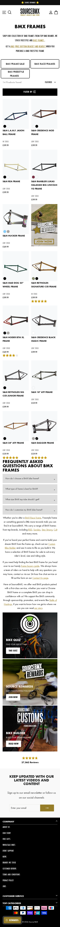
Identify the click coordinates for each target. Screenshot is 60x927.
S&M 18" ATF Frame (42, 392)
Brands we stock (9, 862)
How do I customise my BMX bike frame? (23, 509)
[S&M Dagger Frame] (44, 426)
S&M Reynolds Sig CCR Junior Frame (13, 394)
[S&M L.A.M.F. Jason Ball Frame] (16, 114)
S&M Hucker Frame (14, 235)
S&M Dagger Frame (42, 442)
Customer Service (13, 896)
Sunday (36, 529)
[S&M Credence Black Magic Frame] (44, 321)
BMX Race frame (33, 517)
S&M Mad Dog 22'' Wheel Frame (13, 284)
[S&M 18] (44, 375)
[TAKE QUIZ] (30, 635)
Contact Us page (40, 578)
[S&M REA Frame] (16, 165)
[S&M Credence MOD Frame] (44, 114)
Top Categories (12, 903)
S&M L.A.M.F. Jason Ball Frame (13, 132)
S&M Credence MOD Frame (42, 132)
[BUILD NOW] (30, 729)
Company (8, 821)
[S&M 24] (16, 426)
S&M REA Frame (11, 181)
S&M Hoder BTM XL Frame (13, 339)
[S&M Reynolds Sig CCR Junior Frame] (16, 375)
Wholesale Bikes (9, 844)
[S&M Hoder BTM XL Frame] (16, 321)
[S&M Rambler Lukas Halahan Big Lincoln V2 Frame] (44, 165)
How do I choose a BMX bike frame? (22, 478)
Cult (55, 529)
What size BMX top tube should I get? (22, 499)
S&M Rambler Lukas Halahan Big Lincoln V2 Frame (44, 185)
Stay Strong (47, 529)
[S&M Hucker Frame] (16, 219)
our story (38, 608)
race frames (38, 40)
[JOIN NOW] (30, 682)
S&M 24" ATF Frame (13, 442)
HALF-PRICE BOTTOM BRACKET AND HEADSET (28, 46)
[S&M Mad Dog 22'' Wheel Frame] (16, 266)
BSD (30, 529)
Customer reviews (9, 868)
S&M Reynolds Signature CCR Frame (43, 284)
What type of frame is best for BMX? (21, 488)
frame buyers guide (30, 566)
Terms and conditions (11, 874)
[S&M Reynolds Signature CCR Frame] (44, 266)
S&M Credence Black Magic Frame (43, 339)
